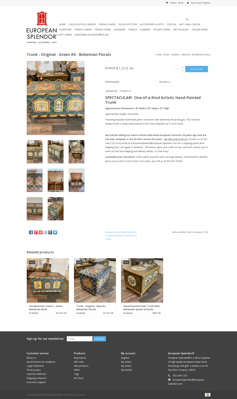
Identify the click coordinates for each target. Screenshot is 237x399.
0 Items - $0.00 (177, 2)
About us (31, 357)
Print (206, 232)
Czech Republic (128, 232)
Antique (109, 232)
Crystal (172, 24)
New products (81, 365)
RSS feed (78, 378)
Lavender (119, 29)
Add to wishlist (179, 232)
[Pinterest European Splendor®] (202, 338)
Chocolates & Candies (82, 24)
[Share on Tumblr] (50, 232)
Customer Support (36, 382)
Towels (132, 29)
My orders (126, 361)
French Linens (83, 29)
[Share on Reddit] (45, 232)
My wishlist (126, 369)
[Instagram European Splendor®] (207, 338)
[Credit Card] (207, 394)
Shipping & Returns (36, 378)
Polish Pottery (127, 24)
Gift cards (65, 34)
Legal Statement (35, 365)
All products (80, 357)
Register (125, 357)
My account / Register (200, 2)
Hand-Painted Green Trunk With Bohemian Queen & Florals (141, 308)
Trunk (126, 235)
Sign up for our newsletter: (45, 338)
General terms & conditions (41, 361)
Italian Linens (161, 29)
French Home (103, 29)
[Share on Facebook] (31, 232)
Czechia (109, 235)
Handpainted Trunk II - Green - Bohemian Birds (46, 308)
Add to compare (195, 232)
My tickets (126, 365)
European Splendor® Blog (92, 34)
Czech (117, 232)
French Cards (107, 24)
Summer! (145, 29)
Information (112, 81)
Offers (77, 369)
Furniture (65, 29)
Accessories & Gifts (152, 24)
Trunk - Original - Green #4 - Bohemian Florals (186, 54)
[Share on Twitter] (55, 232)
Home (62, 24)
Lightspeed (81, 394)
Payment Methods (36, 373)
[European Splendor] (42, 27)
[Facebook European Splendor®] (196, 338)
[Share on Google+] (36, 232)
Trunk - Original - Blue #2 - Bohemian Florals (91, 308)
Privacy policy (34, 369)
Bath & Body (181, 29)
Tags (76, 373)
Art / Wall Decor (189, 24)
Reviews (164, 81)
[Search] (187, 19)
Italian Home (200, 29)
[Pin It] (41, 232)
